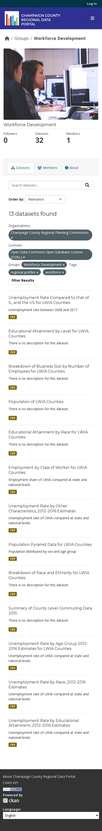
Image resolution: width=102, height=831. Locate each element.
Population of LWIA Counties (36, 401)
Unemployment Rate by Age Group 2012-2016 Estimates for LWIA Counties (48, 646)
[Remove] (12, 238)
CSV (12, 317)
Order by (16, 199)
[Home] (7, 38)
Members (49, 167)
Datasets (22, 167)
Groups (22, 38)
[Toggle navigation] (92, 18)
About (73, 167)
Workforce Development (60, 38)
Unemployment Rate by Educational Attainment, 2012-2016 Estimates (44, 723)
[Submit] (87, 185)
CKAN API (10, 782)
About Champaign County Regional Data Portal (39, 776)
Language (11, 809)
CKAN (11, 800)
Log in (92, 3)
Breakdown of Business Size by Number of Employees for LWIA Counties (49, 369)
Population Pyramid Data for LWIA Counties (50, 544)
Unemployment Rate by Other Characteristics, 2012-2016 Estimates (42, 508)
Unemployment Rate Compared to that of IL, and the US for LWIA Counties (49, 300)
